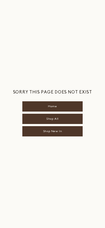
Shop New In (52, 131)
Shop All (52, 118)
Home (52, 106)
